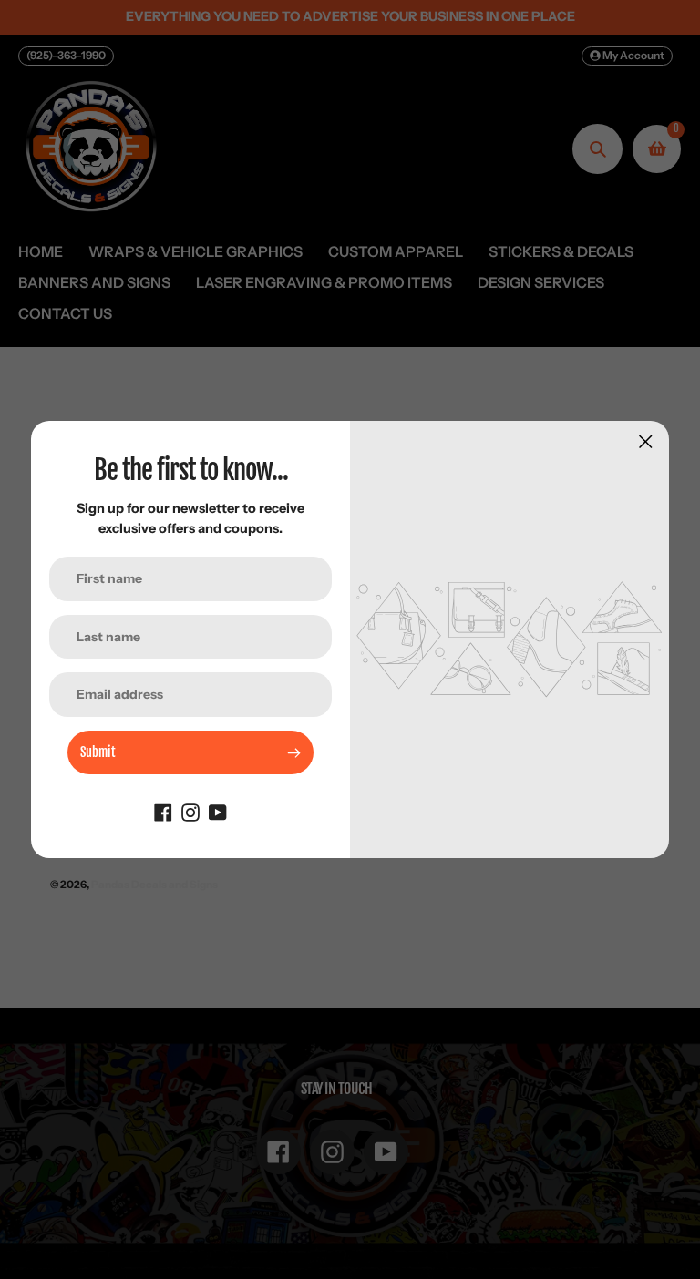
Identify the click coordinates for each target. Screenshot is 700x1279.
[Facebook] (163, 811)
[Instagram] (190, 811)
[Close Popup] (645, 441)
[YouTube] (218, 811)
